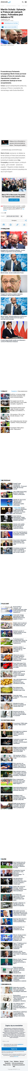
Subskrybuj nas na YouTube (11, 23)
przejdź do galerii (14, 200)
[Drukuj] (11, 224)
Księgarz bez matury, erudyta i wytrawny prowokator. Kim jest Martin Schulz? (12, 294)
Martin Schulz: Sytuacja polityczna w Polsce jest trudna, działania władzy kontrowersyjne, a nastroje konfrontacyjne (14, 318)
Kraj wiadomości (22, 391)
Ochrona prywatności (17, 1063)
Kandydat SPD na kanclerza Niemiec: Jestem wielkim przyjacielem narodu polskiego (13, 251)
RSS (14, 1066)
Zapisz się (14, 1049)
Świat (19, 5)
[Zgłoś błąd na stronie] (24, 224)
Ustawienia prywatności (18, 1065)
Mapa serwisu (7, 1065)
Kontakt (6, 1061)
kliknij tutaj (16, 1056)
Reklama (16, 1061)
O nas (11, 1061)
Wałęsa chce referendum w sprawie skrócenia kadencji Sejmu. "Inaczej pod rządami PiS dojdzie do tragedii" (17, 143)
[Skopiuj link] (17, 224)
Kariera (22, 1061)
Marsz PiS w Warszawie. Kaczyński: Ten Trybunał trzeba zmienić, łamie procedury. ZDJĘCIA (13, 196)
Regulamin (8, 1063)
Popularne (14, 391)
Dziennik (2, 5)
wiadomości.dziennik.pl (11, 5)
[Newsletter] (4, 224)
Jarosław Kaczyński (12, 216)
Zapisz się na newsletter (10, 27)
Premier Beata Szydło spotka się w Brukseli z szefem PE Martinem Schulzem (13, 341)
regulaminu (20, 1044)
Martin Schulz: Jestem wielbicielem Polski (12, 273)
